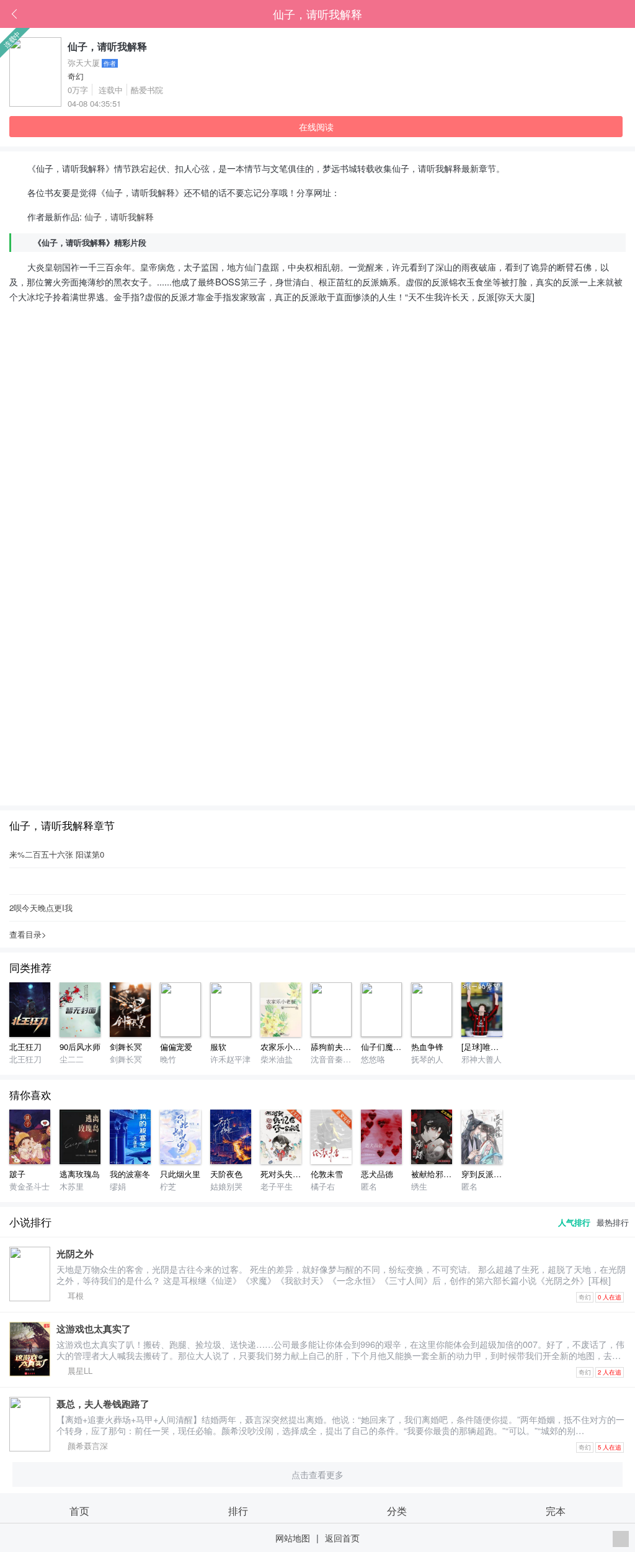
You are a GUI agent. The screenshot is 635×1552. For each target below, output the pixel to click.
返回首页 (342, 1537)
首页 (607, 14)
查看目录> (28, 934)
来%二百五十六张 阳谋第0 (56, 854)
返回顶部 (621, 1539)
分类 (397, 1510)
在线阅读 (316, 126)
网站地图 (292, 1537)
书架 (625, 14)
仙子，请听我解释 (317, 14)
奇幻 (76, 76)
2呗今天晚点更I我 (41, 907)
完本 (556, 1510)
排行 (238, 1510)
